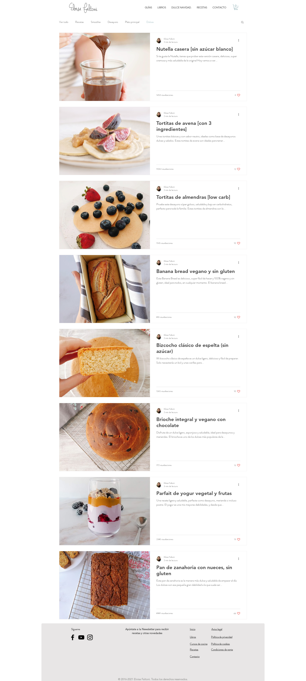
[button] (236, 7)
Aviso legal (216, 629)
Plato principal (132, 22)
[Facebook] (72, 637)
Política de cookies (220, 644)
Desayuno (113, 22)
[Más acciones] (240, 40)
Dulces (150, 22)
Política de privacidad (221, 637)
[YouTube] (81, 637)
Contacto (195, 656)
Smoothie (96, 22)
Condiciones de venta (222, 650)
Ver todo (63, 22)
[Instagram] (90, 637)
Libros (193, 637)
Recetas (79, 22)
